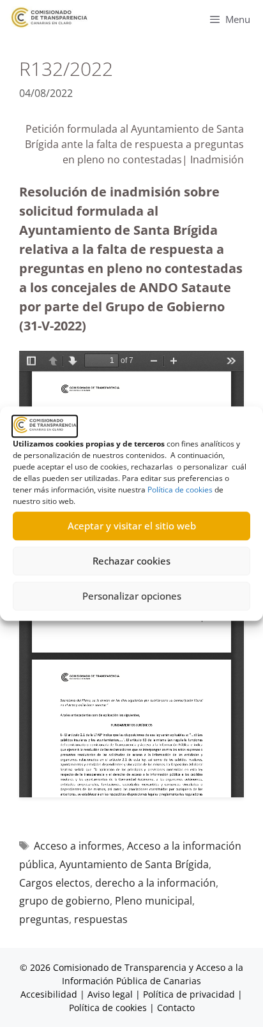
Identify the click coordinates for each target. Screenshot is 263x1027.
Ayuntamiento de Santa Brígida (134, 864)
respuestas (101, 919)
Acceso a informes (78, 846)
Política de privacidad (189, 994)
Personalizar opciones (131, 595)
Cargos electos (54, 883)
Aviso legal (110, 994)
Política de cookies (180, 489)
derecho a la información (155, 883)
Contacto (176, 1007)
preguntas (44, 919)
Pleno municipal (153, 901)
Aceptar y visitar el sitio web (132, 525)
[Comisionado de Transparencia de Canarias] (49, 17)
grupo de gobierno (64, 901)
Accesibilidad (50, 994)
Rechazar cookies (131, 560)
